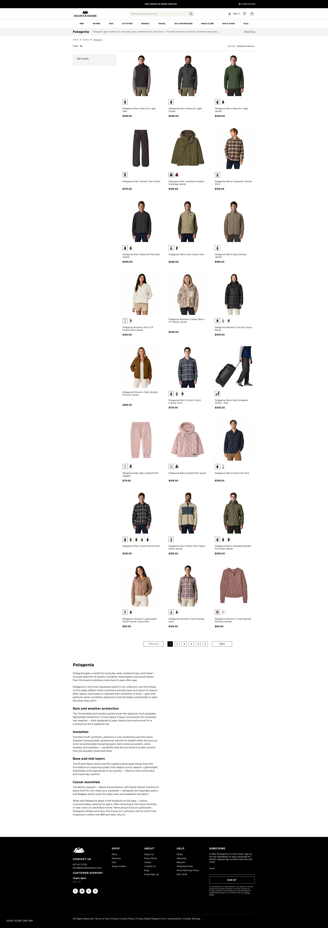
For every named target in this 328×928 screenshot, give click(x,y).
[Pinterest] (88, 891)
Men (82, 24)
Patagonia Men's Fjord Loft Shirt (232, 473)
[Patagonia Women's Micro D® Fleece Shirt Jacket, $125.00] (141, 294)
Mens (114, 854)
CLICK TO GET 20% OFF (19, 920)
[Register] (229, 13)
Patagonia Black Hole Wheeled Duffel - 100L (231, 401)
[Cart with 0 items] (252, 14)
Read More (249, 31)
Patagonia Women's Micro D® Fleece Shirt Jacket (137, 328)
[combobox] (161, 14)
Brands (145, 24)
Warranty (181, 858)
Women (96, 24)
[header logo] (85, 13)
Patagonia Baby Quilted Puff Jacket (187, 473)
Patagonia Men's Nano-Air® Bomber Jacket (141, 255)
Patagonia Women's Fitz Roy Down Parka (233, 328)
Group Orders (119, 866)
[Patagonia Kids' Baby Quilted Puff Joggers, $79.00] (141, 440)
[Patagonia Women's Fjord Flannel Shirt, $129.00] (188, 585)
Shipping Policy (185, 866)
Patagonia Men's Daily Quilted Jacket (230, 255)
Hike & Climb (207, 24)
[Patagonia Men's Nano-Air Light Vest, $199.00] (141, 75)
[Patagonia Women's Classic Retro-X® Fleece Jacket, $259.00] (188, 294)
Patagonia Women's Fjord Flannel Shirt (186, 620)
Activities (127, 24)
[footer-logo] (79, 852)
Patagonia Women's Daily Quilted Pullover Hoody (140, 393)
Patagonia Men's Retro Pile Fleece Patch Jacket (187, 547)
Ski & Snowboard (184, 24)
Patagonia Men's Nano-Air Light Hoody (185, 109)
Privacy (114, 918)
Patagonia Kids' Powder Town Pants (141, 181)
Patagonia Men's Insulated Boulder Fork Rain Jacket (233, 547)
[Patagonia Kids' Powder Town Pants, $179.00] (141, 148)
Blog (146, 870)
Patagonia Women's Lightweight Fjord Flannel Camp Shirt (139, 620)
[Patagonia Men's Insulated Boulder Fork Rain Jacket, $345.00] (234, 513)
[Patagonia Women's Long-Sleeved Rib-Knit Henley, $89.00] (234, 585)
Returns (181, 862)
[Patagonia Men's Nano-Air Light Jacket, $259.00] (234, 75)
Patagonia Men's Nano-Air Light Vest (139, 109)
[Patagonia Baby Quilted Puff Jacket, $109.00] (188, 440)
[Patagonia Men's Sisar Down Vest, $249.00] (188, 221)
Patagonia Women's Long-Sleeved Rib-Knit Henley (233, 620)
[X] (75, 891)
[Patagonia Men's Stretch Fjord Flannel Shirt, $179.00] (188, 367)
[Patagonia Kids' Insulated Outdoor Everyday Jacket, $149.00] (188, 148)
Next (222, 643)
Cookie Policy (127, 918)
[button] (191, 14)
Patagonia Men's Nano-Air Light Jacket (231, 109)
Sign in (236, 14)
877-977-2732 (80, 864)
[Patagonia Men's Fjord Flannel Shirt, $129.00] (141, 513)
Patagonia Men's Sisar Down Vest (186, 254)
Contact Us (150, 866)
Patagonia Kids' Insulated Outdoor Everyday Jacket (186, 182)
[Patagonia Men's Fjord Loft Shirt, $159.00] (234, 440)
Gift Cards (182, 874)
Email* (212, 868)
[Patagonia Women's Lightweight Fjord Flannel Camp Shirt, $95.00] (141, 585)
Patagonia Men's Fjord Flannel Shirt (141, 546)
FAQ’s (180, 854)
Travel (162, 24)
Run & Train (228, 24)
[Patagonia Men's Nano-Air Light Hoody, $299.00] (188, 75)
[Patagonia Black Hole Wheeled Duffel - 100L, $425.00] (234, 367)
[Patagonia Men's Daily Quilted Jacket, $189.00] (234, 221)
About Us (149, 854)
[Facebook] (82, 891)
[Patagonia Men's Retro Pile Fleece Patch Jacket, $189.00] (188, 513)
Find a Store (150, 858)
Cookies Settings (191, 918)
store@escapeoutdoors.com (87, 868)
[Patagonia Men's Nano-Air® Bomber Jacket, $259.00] (141, 221)
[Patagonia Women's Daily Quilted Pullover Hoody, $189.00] (141, 367)
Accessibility (174, 918)
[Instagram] (95, 891)
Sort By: (231, 46)
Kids (111, 24)
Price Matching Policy (188, 870)
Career (147, 862)
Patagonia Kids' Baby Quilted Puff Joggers (140, 474)
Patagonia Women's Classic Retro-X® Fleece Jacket (187, 320)
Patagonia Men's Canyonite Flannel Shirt (233, 182)
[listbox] (246, 46)
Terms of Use (102, 918)
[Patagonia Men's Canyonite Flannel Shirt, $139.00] (234, 148)
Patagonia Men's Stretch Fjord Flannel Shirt (185, 401)
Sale (245, 24)
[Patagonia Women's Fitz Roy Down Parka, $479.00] (234, 294)
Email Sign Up (151, 874)
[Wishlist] (244, 13)
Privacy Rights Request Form (151, 918)
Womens (116, 858)
